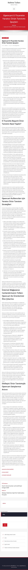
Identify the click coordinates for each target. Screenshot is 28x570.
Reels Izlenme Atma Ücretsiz (10, 541)
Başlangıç (14, 25)
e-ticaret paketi (5, 472)
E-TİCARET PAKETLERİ (6, 475)
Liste (5, 537)
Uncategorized (16, 45)
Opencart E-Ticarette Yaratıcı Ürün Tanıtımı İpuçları (14, 26)
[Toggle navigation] (14, 9)
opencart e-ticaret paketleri (7, 469)
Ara (4, 514)
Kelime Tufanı (14, 2)
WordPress (13, 565)
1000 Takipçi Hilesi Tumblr (9, 534)
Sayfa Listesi (7, 544)
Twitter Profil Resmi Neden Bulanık (11, 547)
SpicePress (22, 565)
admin (6, 45)
